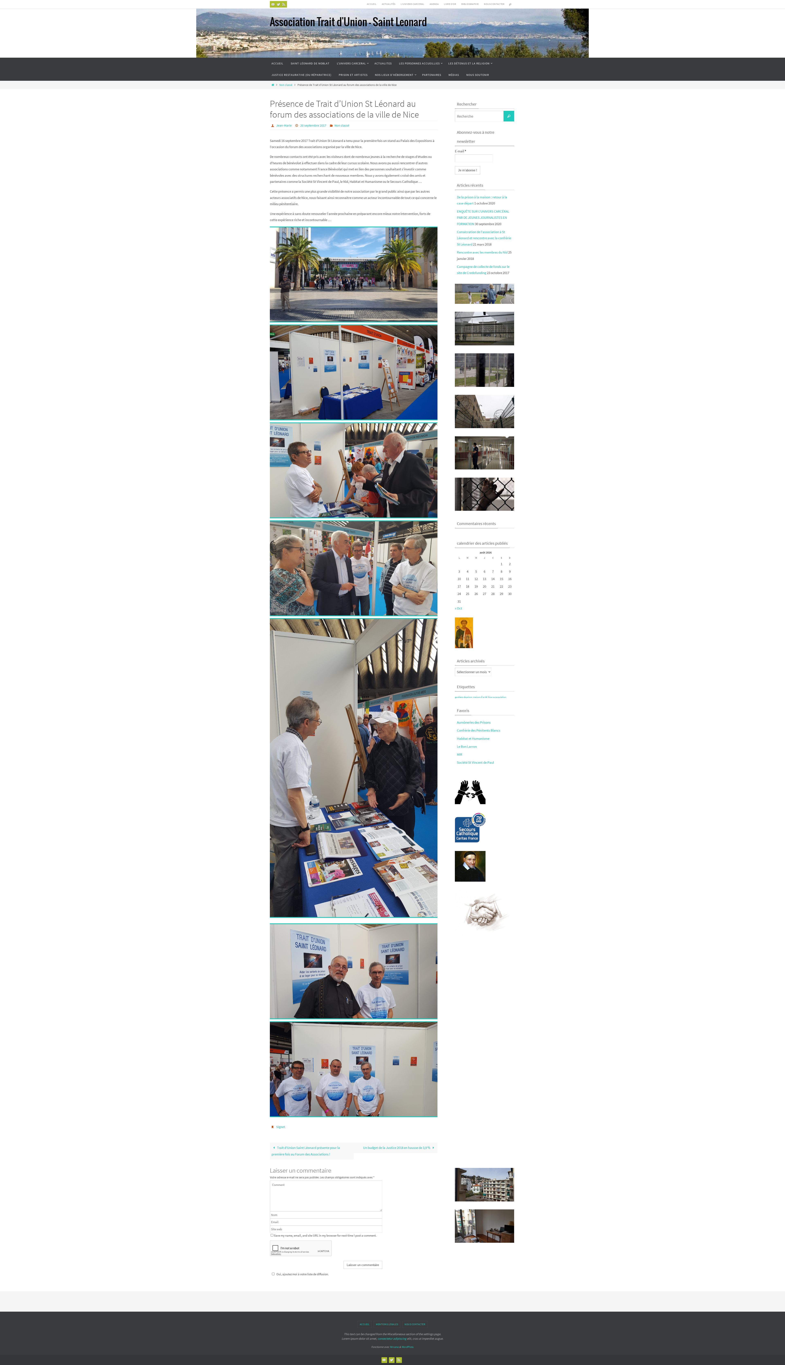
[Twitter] (278, 4)
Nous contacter (494, 4)
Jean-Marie (284, 125)
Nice (490, 697)
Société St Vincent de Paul (475, 762)
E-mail (460, 151)
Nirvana (394, 1347)
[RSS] (283, 4)
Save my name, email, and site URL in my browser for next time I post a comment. (325, 1235)
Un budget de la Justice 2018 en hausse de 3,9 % (397, 1147)
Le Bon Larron (467, 746)
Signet (280, 1127)
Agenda (434, 4)
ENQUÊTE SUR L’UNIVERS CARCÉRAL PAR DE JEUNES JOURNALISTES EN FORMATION (483, 217)
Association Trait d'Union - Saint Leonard (348, 22)
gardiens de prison (463, 697)
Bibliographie (470, 4)
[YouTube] (273, 4)
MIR (459, 754)
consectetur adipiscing (392, 1338)
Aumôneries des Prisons (474, 722)
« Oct (458, 608)
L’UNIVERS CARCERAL (412, 4)
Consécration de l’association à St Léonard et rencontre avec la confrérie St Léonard (484, 238)
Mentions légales (387, 1324)
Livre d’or (450, 4)
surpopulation (499, 697)
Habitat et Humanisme (473, 738)
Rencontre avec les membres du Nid (482, 252)
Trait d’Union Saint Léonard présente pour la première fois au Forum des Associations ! (305, 1150)
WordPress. (407, 1347)
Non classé (285, 85)
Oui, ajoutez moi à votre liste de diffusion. (302, 1274)
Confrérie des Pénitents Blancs (478, 730)
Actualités (388, 4)
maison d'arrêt (480, 697)
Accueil (372, 4)
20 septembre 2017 (313, 125)
